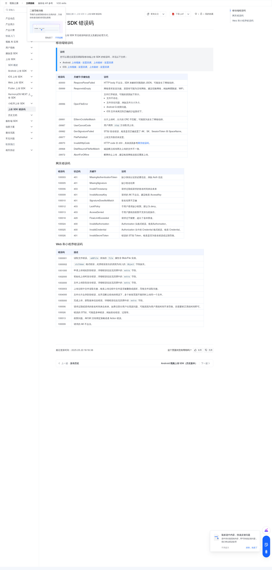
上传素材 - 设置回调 (103, 62)
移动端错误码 (239, 10)
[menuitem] (20, 35)
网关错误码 (143, 142)
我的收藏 (209, 14)
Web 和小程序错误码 (242, 20)
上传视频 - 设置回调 (81, 62)
